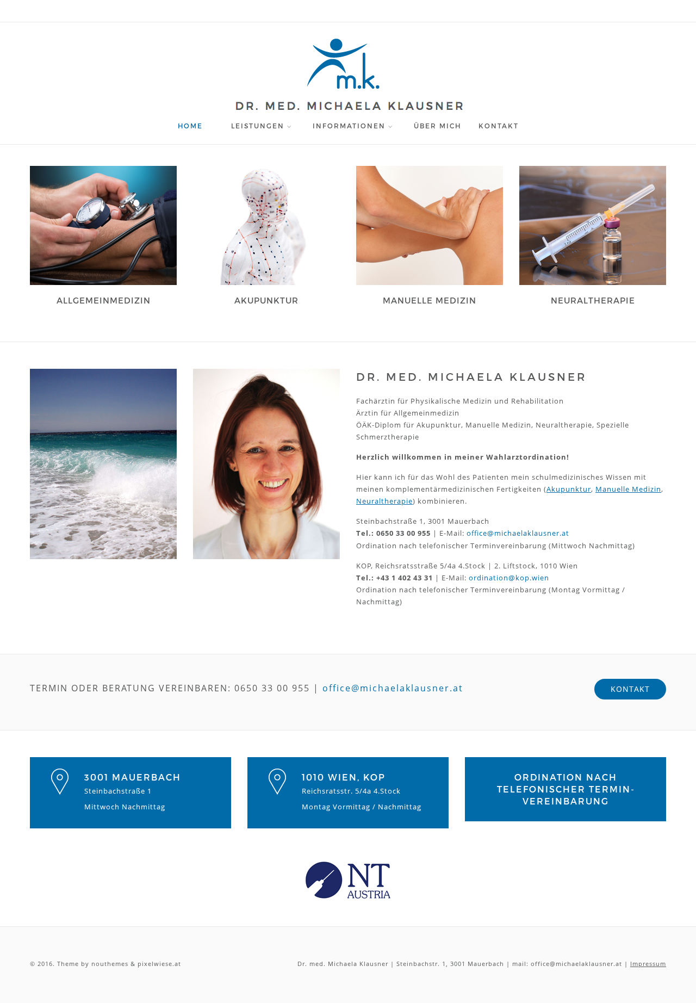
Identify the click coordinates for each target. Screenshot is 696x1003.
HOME (190, 125)
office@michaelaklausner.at (518, 533)
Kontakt (630, 689)
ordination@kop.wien (509, 578)
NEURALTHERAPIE (593, 300)
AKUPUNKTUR (266, 300)
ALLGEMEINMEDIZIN (104, 300)
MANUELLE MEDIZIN (429, 300)
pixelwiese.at (159, 963)
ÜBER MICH (437, 125)
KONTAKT (498, 125)
